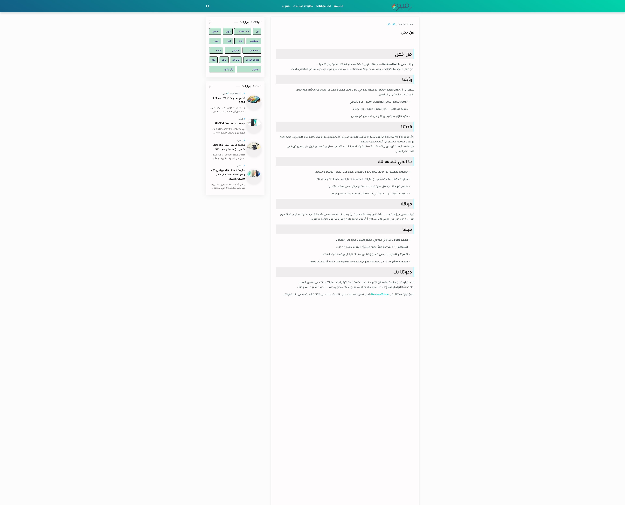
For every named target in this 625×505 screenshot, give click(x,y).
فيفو (218, 50)
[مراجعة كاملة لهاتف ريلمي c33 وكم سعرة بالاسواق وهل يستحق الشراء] (254, 177)
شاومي (235, 50)
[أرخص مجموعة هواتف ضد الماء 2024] (254, 103)
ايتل (229, 41)
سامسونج (254, 50)
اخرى (228, 31)
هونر (213, 59)
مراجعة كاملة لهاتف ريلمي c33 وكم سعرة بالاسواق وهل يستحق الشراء (228, 174)
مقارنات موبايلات (303, 5)
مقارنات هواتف (252, 59)
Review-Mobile (380, 294)
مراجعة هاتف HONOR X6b (230, 123)
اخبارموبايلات (323, 5)
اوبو (240, 41)
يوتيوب (286, 5)
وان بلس (228, 69)
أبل (257, 31)
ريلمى (216, 41)
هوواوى (255, 69)
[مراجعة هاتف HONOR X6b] (254, 126)
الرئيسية (338, 5)
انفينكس (254, 41)
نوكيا (224, 59)
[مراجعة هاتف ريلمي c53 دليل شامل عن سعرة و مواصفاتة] (254, 149)
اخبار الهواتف (243, 31)
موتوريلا (236, 59)
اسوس (215, 31)
